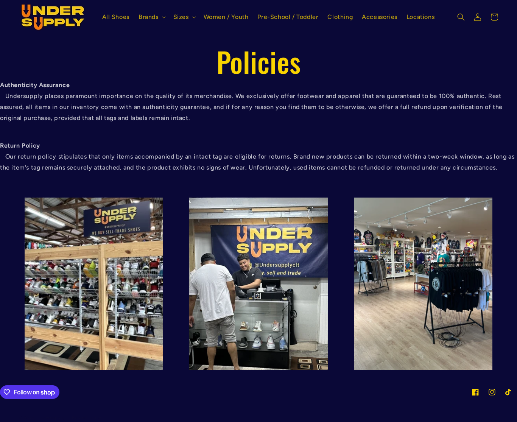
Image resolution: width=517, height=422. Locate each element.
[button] (151, 17)
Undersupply (51, 418)
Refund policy (86, 417)
